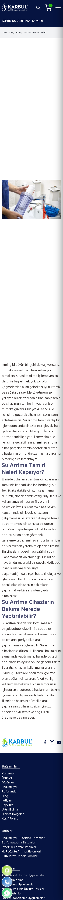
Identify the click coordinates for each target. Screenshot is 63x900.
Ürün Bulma (10, 809)
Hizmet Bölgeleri (13, 814)
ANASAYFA (8, 32)
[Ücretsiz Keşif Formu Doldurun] (7, 870)
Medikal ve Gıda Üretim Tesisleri (23, 889)
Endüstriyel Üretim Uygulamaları (23, 875)
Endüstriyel (9, 787)
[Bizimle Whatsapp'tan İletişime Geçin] (7, 893)
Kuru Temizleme (12, 880)
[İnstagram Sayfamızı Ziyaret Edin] (52, 742)
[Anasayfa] (15, 7)
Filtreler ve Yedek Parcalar (19, 856)
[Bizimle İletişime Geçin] (7, 882)
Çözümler (8, 782)
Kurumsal (8, 773)
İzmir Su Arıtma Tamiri (35, 32)
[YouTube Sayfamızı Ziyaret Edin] (59, 742)
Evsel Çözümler (12, 893)
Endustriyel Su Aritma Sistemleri (23, 838)
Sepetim (7, 805)
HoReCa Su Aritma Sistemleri (21, 851)
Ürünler (7, 778)
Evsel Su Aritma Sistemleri (19, 847)
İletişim (7, 800)
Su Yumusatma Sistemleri (19, 842)
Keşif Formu (10, 818)
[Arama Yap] (38, 7)
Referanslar (10, 791)
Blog (18, 32)
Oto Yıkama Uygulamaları (18, 884)
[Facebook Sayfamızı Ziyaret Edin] (45, 742)
